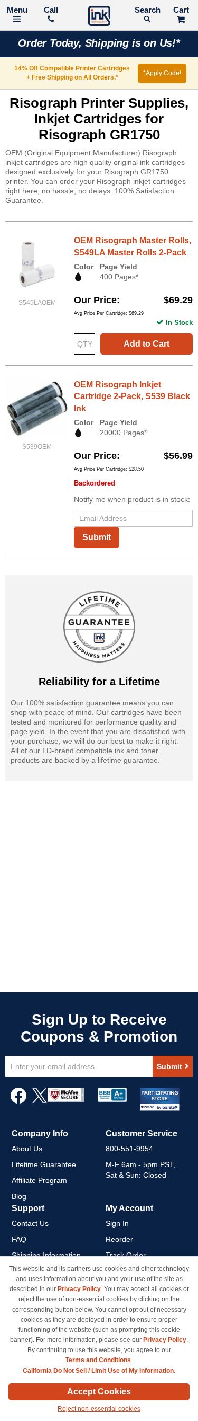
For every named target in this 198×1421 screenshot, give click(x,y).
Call (51, 9)
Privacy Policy (79, 1289)
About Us (27, 1148)
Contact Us (30, 1223)
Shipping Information (46, 1255)
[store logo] (99, 17)
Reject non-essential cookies (99, 1409)
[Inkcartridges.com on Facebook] (18, 1101)
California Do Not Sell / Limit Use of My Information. (99, 1370)
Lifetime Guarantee (44, 1164)
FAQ (19, 1239)
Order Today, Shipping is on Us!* (99, 43)
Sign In (117, 1223)
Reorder (119, 1239)
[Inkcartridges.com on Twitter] (40, 1101)
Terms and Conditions (98, 1360)
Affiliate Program (39, 1180)
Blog (19, 1196)
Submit (96, 537)
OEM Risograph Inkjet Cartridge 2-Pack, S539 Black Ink (132, 396)
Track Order (126, 1255)
